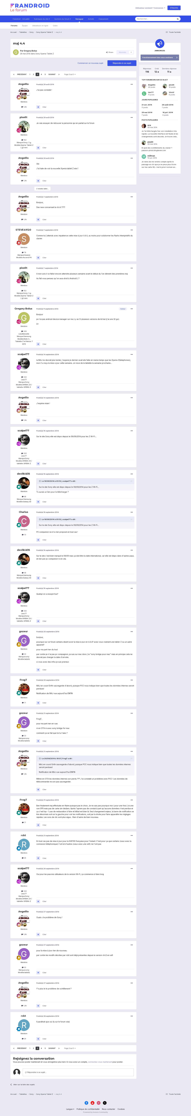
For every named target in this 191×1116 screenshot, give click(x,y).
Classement (103, 19)
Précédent (22, 74)
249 (25, 331)
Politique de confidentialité (88, 1109)
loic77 (151, 92)
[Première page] (14, 74)
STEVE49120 (23, 229)
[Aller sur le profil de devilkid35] (24, 483)
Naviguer (79, 19)
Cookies (121, 1109)
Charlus (23, 512)
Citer (44, 107)
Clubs (55, 26)
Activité (91, 19)
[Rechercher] (178, 19)
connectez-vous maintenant (100, 1062)
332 (25, 377)
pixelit (23, 117)
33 (25, 654)
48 (25, 496)
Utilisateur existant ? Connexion (149, 8)
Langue (69, 1109)
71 (25, 703)
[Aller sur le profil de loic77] (144, 93)
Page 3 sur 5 (69, 74)
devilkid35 (23, 473)
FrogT (23, 679)
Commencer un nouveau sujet (90, 63)
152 (24, 140)
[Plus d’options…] (131, 84)
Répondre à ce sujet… (36, 1072)
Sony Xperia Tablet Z (44, 54)
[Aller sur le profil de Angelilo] (24, 93)
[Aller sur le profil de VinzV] (165, 93)
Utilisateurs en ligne (40, 26)
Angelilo (23, 84)
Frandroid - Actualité (21, 19)
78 (25, 252)
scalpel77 (23, 354)
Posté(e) (45, 84)
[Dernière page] (59, 74)
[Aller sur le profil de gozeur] (24, 640)
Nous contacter (108, 1109)
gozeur (23, 631)
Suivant (52, 74)
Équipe (25, 26)
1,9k (25, 107)
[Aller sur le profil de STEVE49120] (24, 239)
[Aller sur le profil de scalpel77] (24, 363)
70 (25, 535)
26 (25, 858)
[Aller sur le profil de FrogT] (24, 689)
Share (110, 52)
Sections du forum (62, 19)
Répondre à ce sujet (122, 63)
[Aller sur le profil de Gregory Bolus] (16, 52)
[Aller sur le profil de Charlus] (24, 521)
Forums (14, 26)
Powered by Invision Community (95, 1112)
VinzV (171, 92)
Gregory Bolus (30, 51)
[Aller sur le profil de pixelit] (24, 126)
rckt (23, 835)
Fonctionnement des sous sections (157, 57)
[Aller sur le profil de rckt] (24, 844)
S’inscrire (174, 8)
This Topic (167, 19)
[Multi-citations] (38, 107)
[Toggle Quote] (40, 481)
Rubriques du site (41, 19)
